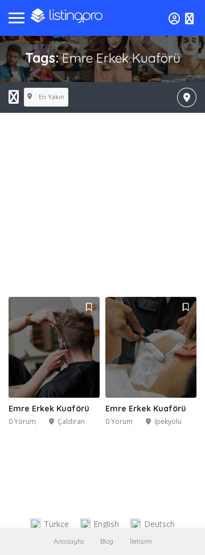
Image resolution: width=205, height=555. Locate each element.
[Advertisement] (102, 217)
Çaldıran (71, 421)
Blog (106, 541)
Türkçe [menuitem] (56, 524)
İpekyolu (168, 421)
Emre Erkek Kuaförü (49, 408)
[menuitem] (49, 524)
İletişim (141, 541)
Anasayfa (69, 541)
